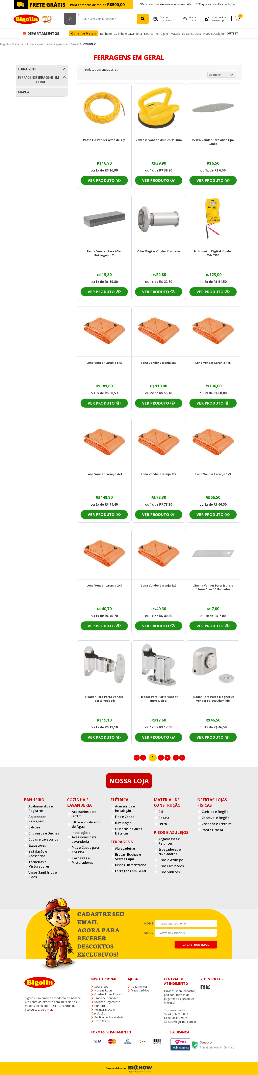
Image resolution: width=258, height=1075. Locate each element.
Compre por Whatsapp (219, 19)
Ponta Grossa (212, 830)
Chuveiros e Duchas (43, 833)
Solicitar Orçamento (107, 1002)
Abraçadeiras (125, 848)
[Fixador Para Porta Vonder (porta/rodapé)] (104, 665)
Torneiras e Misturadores (39, 864)
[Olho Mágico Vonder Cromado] (159, 219)
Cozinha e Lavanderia (128, 34)
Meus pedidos (140, 990)
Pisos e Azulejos (214, 34)
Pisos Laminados (171, 866)
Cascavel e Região (216, 818)
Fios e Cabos (124, 817)
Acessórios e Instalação (125, 808)
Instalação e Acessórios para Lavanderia (84, 837)
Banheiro (106, 34)
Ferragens (162, 34)
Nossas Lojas (103, 990)
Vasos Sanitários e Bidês (42, 874)
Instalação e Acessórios (37, 853)
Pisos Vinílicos (169, 872)
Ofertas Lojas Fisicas (167, 19)
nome (148, 923)
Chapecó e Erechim (216, 824)
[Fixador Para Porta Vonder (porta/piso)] (159, 665)
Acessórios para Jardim (84, 813)
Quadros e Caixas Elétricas (128, 831)
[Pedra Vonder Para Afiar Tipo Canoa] (213, 108)
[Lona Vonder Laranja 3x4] (159, 442)
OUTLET (232, 33)
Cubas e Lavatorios (43, 839)
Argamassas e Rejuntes (169, 841)
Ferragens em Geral (64, 44)
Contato (99, 1006)
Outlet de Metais (83, 33)
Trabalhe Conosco (106, 998)
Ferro (162, 824)
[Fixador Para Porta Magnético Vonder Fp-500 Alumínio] (213, 665)
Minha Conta (192, 19)
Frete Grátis (102, 1021)
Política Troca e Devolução (103, 1011)
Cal (160, 811)
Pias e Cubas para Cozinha (85, 849)
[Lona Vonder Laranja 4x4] (104, 442)
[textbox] (108, 19)
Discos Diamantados (130, 865)
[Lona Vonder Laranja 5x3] (159, 331)
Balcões (34, 827)
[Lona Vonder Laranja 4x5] (213, 331)
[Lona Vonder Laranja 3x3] (213, 442)
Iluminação (123, 823)
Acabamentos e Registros (40, 808)
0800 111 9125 (178, 1018)
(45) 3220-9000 (178, 1014)
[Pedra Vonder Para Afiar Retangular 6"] (104, 219)
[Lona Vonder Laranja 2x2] (159, 553)
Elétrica (148, 34)
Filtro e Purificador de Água (86, 824)
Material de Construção (186, 34)
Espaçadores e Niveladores (169, 851)
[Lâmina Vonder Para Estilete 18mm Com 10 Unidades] (213, 553)
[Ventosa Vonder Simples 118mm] (159, 108)
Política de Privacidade (109, 1017)
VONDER (89, 44)
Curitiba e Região (215, 811)
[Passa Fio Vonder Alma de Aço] (104, 108)
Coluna (163, 818)
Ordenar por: (224, 69)
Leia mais (47, 1009)
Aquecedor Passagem (37, 819)
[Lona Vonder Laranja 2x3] (104, 553)
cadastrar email (196, 944)
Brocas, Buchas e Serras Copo (128, 856)
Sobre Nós (101, 986)
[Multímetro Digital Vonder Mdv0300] (213, 219)
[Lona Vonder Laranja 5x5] (104, 331)
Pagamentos (139, 986)
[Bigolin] (34, 18)
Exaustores (37, 845)
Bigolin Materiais (13, 44)
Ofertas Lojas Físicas (212, 802)
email (148, 933)
